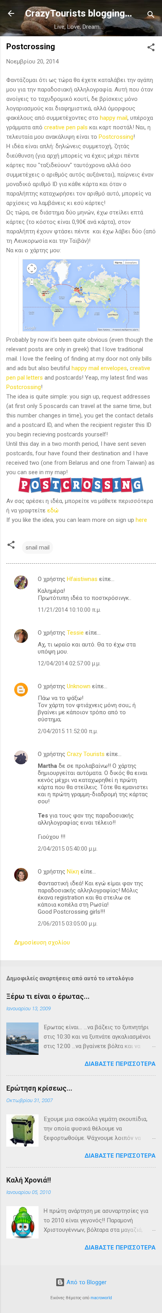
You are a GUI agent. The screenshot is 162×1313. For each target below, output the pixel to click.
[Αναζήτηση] (151, 16)
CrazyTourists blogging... (78, 13)
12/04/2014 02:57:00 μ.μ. (69, 663)
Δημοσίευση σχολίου (42, 942)
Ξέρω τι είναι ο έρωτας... (48, 996)
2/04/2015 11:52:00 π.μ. (68, 731)
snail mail (38, 547)
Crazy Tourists (86, 754)
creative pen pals (66, 127)
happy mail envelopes (99, 368)
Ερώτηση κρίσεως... (39, 1088)
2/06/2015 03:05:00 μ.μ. (68, 923)
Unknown (78, 686)
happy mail (113, 117)
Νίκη (73, 871)
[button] (151, 49)
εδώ (53, 510)
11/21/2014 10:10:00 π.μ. (69, 609)
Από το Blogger (86, 1282)
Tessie (75, 632)
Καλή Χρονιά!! (28, 1180)
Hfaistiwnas (82, 579)
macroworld (101, 1297)
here (141, 519)
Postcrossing (116, 136)
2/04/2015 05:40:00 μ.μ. (68, 848)
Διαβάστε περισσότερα (120, 1063)
